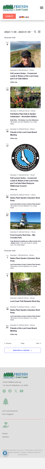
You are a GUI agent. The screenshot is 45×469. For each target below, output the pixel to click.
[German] (23, 17)
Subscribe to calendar (21, 350)
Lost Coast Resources (10, 411)
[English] (20, 17)
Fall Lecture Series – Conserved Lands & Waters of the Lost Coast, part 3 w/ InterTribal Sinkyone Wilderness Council (24, 182)
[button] (4, 391)
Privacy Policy (29, 450)
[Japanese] (25, 17)
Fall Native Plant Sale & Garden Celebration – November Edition (23, 115)
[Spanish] (27, 17)
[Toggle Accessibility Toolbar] (5, 453)
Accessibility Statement (13, 452)
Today (22, 343)
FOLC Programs (8, 414)
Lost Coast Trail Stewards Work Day (25, 301)
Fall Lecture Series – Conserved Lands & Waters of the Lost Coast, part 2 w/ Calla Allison (24, 76)
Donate (5, 434)
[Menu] (41, 8)
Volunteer (5, 437)
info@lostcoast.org (14, 382)
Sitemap (23, 452)
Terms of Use (38, 450)
